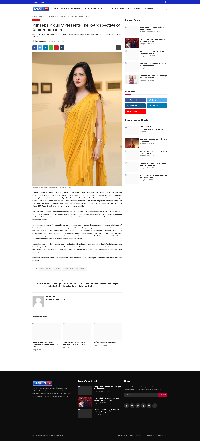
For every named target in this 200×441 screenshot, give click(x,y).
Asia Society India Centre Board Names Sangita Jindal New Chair (98, 285)
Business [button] (148, 9)
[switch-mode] (166, 2)
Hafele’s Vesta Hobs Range (105, 342)
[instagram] (137, 405)
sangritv (35, 350)
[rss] (154, 405)
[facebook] (126, 405)
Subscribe (162, 395)
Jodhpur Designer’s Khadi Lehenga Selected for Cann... (153, 77)
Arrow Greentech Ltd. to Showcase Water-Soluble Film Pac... (45, 344)
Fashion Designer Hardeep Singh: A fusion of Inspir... (153, 152)
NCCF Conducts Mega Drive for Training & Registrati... (152, 52)
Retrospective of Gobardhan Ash (74, 269)
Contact (35, 2)
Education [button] (124, 9)
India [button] (103, 9)
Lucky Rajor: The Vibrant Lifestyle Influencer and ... (152, 28)
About (42, 2)
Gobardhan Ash (45, 269)
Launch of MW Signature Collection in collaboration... (153, 176)
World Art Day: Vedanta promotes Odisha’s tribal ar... (153, 64)
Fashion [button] (113, 9)
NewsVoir (150, 435)
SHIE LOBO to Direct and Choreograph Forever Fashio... (152, 128)
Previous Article (70, 280)
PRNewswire (122, 435)
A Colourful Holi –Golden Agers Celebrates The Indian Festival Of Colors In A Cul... (56, 285)
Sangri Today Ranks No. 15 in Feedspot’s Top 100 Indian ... (75, 343)
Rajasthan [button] (75, 9)
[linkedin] (143, 405)
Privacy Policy (161, 435)
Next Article (82, 280)
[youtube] (149, 405)
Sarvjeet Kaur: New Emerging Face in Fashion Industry (153, 164)
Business (42, 16)
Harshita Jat (51, 297)
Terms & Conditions (137, 435)
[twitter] (132, 405)
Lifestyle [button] (137, 9)
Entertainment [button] (90, 9)
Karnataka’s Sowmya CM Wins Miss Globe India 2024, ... (153, 140)
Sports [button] (64, 9)
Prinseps (57, 269)
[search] (166, 9)
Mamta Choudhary (146, 32)
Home (56, 9)
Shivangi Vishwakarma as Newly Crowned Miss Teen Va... (152, 40)
